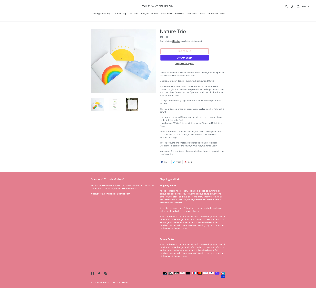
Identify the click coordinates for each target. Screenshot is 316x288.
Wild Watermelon (158, 6)
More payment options (184, 63)
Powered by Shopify (120, 282)
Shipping (176, 41)
